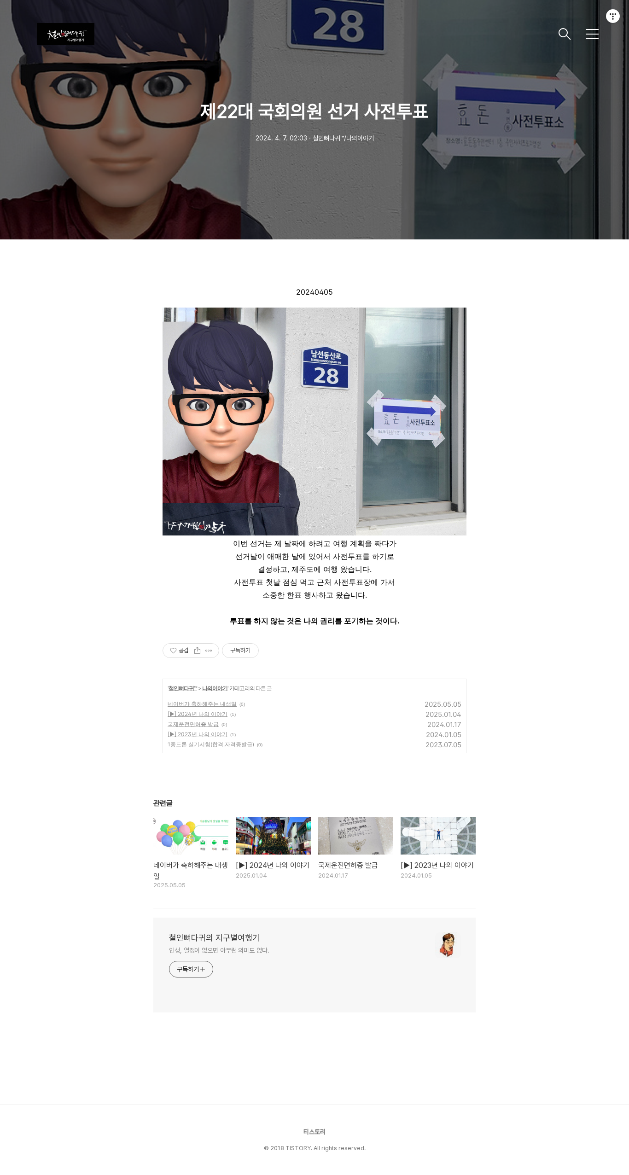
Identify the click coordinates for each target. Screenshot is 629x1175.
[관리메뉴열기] (613, 16)
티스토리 (314, 1131)
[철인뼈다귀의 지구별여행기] (294, 34)
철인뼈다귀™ (183, 688)
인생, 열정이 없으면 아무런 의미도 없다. (219, 950)
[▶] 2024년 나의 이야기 (197, 713)
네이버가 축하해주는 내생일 (202, 703)
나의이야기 (214, 688)
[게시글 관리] (209, 650)
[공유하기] (197, 650)
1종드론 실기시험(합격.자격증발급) (211, 744)
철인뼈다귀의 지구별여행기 (214, 937)
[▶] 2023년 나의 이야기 (197, 734)
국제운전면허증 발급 (193, 724)
